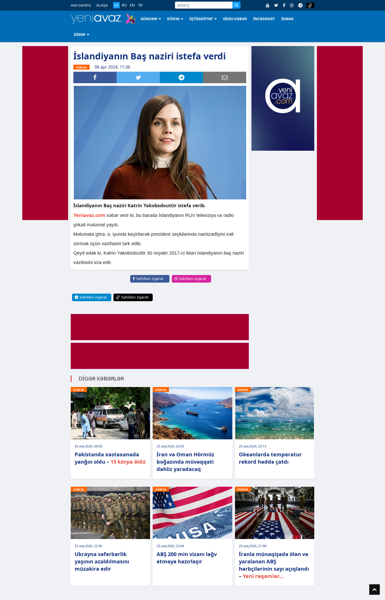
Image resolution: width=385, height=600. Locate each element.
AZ (116, 5)
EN (132, 5)
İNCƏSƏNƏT (264, 18)
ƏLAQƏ (102, 5)
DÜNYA (173, 18)
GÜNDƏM (149, 18)
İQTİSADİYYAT (201, 18)
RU (124, 5)
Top (374, 589)
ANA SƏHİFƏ (81, 5)
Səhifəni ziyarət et (148, 282)
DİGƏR (79, 34)
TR (140, 5)
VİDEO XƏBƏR (235, 18)
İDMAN (287, 18)
